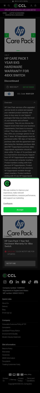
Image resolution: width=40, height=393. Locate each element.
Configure (8, 203)
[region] (20, 196)
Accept (20, 210)
